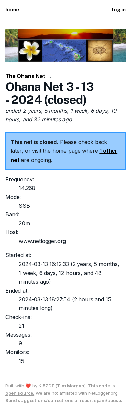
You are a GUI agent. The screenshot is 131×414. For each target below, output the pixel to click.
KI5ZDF (46, 385)
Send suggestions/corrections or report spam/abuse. (63, 400)
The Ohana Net (25, 76)
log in (119, 9)
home (12, 9)
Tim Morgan (70, 385)
